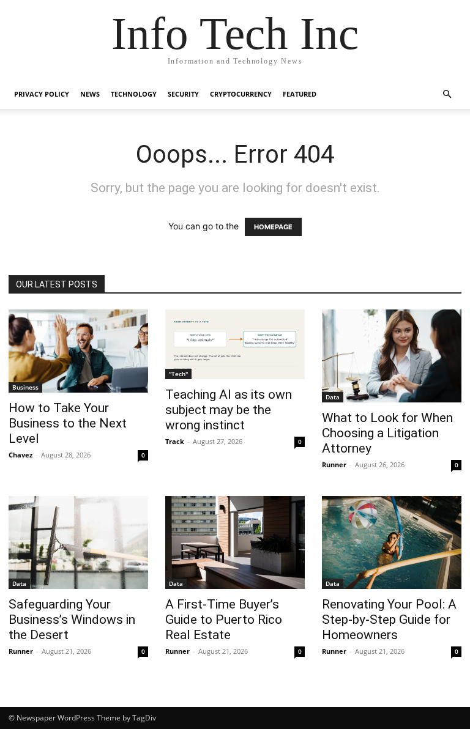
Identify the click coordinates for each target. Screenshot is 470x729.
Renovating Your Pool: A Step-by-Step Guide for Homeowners (389, 619)
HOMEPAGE (273, 227)
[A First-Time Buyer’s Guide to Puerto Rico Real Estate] (235, 542)
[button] (446, 94)
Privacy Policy (41, 93)
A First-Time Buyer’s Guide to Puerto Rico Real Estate (223, 619)
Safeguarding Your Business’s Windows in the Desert (72, 619)
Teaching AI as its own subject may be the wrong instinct (228, 409)
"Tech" (178, 373)
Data (333, 397)
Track (174, 441)
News (90, 93)
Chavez (20, 454)
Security (183, 93)
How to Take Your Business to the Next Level (68, 423)
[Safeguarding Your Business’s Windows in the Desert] (78, 542)
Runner (334, 464)
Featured (299, 93)
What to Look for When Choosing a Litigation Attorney (387, 433)
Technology (134, 93)
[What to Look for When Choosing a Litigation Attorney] (391, 355)
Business (25, 387)
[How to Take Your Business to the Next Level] (78, 351)
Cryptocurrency (241, 93)
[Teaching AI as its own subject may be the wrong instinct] (235, 344)
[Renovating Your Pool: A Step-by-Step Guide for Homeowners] (391, 542)
